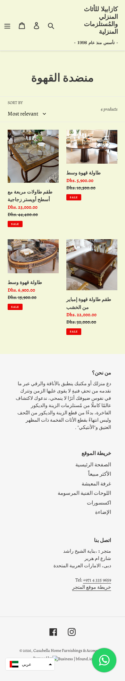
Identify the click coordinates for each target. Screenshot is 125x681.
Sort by (15, 102)
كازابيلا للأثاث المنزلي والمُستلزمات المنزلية (101, 20)
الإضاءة (103, 512)
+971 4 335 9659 (97, 580)
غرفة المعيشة (96, 483)
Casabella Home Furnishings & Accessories (69, 650)
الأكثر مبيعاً (99, 474)
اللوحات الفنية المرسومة (84, 493)
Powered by (42, 658)
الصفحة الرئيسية (93, 464)
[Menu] (7, 25)
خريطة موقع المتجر (91, 587)
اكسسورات (99, 502)
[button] (30, 664)
